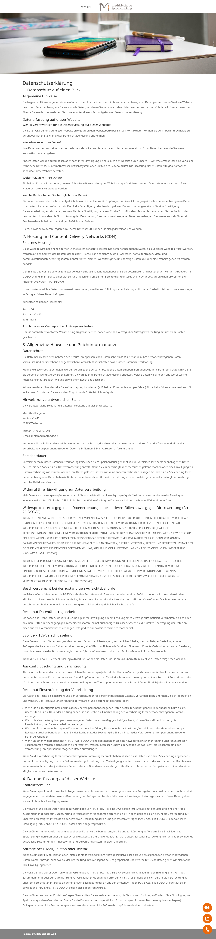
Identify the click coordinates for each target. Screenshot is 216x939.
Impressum (29, 933)
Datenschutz (43, 933)
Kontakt (86, 7)
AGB (53, 933)
